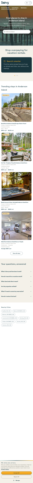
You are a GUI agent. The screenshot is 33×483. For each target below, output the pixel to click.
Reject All (16, 476)
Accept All (16, 473)
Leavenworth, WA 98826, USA (9, 318)
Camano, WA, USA (6, 325)
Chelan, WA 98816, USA (8, 321)
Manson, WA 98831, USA (8, 314)
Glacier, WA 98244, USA (19, 311)
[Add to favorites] (30, 95)
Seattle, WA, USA (6, 311)
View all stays (16, 253)
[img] (8, 95)
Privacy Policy (5, 469)
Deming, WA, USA (24, 318)
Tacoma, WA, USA (21, 321)
